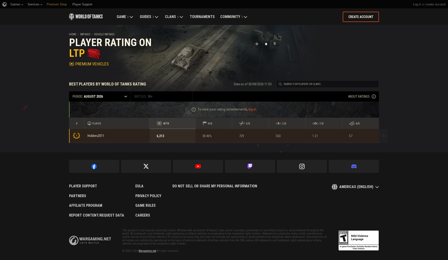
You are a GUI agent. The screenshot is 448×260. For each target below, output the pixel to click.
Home (72, 34)
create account (436, 4)
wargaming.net (90, 240)
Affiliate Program (85, 205)
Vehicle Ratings (104, 34)
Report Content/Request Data (96, 215)
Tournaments (202, 16)
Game (121, 16)
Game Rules (145, 205)
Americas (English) (356, 187)
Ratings (85, 34)
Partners (77, 196)
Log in (417, 4)
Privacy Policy (148, 196)
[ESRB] (358, 240)
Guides (145, 16)
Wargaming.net (147, 251)
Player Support (83, 186)
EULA (139, 186)
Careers (142, 215)
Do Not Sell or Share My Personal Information (214, 186)
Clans (170, 16)
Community (230, 16)
